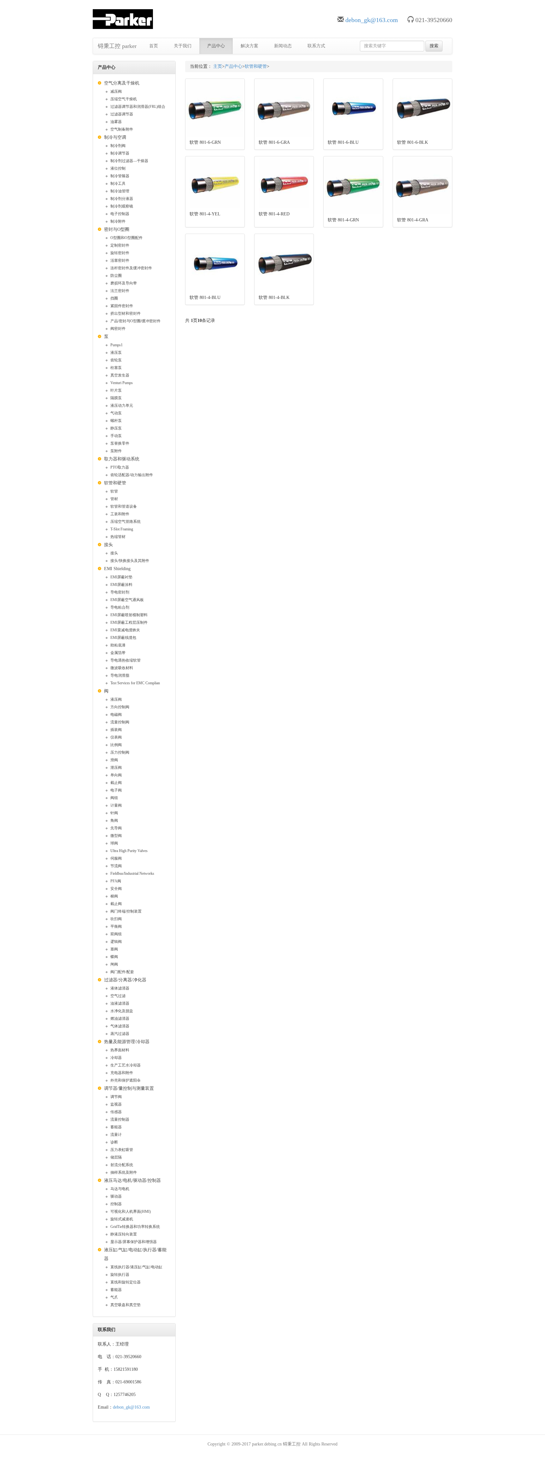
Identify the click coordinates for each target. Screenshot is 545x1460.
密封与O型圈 (116, 229)
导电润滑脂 (119, 675)
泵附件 (116, 451)
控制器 (116, 1204)
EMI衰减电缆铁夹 (125, 630)
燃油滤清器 (119, 1018)
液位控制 (118, 168)
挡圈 (114, 298)
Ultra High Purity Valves (129, 851)
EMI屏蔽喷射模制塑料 (129, 615)
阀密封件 (118, 328)
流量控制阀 (119, 722)
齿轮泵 (116, 360)
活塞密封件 (119, 260)
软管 (114, 491)
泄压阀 (116, 767)
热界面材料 (119, 1050)
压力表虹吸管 (121, 1150)
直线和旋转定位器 (125, 1282)
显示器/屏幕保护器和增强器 (133, 1242)
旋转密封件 (119, 253)
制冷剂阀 (118, 145)
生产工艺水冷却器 (125, 1065)
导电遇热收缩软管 (125, 660)
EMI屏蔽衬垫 (121, 577)
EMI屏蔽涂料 (121, 584)
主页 (217, 66)
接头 (108, 544)
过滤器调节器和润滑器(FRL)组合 (137, 106)
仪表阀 (116, 737)
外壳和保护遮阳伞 (125, 1080)
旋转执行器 (119, 1274)
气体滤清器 (119, 1026)
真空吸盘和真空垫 (125, 1305)
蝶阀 (114, 957)
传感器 (116, 1112)
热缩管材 (118, 536)
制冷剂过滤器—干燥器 (129, 161)
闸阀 (114, 964)
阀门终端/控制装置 (126, 911)
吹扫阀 (116, 919)
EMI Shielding (117, 568)
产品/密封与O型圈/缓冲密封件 (135, 321)
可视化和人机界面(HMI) (130, 1211)
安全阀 (116, 888)
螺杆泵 (116, 420)
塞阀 (114, 949)
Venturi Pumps (121, 383)
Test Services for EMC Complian (135, 683)
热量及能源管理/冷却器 (126, 1041)
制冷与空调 (115, 137)
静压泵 (116, 428)
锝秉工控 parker (117, 46)
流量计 (116, 1134)
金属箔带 (118, 653)
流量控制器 (119, 1119)
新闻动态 (283, 46)
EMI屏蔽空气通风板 (127, 600)
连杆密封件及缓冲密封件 (131, 268)
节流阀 (116, 866)
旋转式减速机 (121, 1219)
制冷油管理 (119, 191)
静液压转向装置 (123, 1234)
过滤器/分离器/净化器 (125, 980)
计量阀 (116, 805)
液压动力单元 (121, 405)
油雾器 (116, 122)
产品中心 (216, 46)
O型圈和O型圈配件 (126, 238)
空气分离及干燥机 (121, 83)
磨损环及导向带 (123, 283)
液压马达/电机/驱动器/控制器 (132, 1180)
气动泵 (116, 413)
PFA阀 (115, 881)
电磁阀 (116, 714)
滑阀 (114, 760)
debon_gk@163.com (371, 19)
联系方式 (316, 46)
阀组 (114, 798)
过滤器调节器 (121, 114)
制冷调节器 (119, 153)
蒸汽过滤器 (119, 1033)
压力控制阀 (119, 752)
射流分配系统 (121, 1165)
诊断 (114, 1142)
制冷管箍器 (119, 176)
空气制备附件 (121, 129)
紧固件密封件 (121, 306)
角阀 (114, 820)
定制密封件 (119, 245)
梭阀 (114, 896)
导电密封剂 (119, 592)
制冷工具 (118, 183)
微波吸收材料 (121, 668)
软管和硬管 (115, 483)
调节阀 (116, 1097)
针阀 (114, 813)
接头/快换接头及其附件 (129, 560)
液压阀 (116, 699)
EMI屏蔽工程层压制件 (129, 622)
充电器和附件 (121, 1073)
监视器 (116, 1104)
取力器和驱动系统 (121, 459)
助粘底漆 (118, 645)
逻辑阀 (116, 941)
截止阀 (116, 782)
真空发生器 (119, 375)
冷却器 (116, 1057)
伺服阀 (116, 858)
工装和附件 (119, 514)
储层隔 (116, 1157)
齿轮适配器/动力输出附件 (131, 475)
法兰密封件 (119, 291)
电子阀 (116, 790)
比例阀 (116, 745)
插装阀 (116, 729)
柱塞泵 (116, 367)
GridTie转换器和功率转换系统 (135, 1226)
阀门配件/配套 (122, 972)
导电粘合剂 (119, 607)
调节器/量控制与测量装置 (129, 1088)
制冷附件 (118, 221)
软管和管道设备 (123, 506)
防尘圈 (116, 275)
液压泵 (116, 352)
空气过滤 (118, 996)
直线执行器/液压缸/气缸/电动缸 (136, 1267)
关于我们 (182, 46)
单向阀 (116, 775)
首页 (153, 46)
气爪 (114, 1297)
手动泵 (116, 436)
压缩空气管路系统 (125, 521)
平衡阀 (116, 926)
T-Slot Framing (121, 529)
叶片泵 (116, 390)
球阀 (114, 843)
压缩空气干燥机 (123, 99)
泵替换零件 (119, 443)
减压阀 (116, 91)
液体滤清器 (119, 988)
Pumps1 (116, 345)
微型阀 (116, 835)
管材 (114, 499)
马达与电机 (119, 1189)
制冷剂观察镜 (121, 206)
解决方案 (249, 46)
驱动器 (116, 1196)
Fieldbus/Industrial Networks (132, 873)
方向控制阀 (119, 707)
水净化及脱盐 (121, 1011)
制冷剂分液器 (121, 198)
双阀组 (116, 934)
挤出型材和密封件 (125, 313)
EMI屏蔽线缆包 (123, 637)
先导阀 (116, 828)
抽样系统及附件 (123, 1172)
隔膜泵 (116, 398)
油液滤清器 (119, 1003)
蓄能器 (116, 1127)
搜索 (434, 46)
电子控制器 (119, 214)
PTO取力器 (119, 467)
